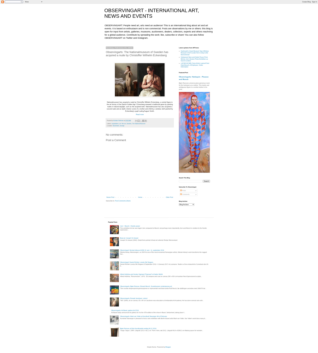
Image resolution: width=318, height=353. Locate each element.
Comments (185, 194)
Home (140, 197)
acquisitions (115, 123)
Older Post (169, 197)
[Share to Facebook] (143, 120)
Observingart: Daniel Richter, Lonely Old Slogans (136, 262)
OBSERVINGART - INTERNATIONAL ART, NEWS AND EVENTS (151, 13)
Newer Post (110, 197)
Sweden (129, 123)
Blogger (168, 347)
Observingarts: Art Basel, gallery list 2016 (125, 310)
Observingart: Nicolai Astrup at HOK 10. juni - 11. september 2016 (142, 250)
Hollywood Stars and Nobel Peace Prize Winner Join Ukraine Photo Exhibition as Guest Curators (194, 59)
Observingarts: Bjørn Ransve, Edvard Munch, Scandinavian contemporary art (146, 286)
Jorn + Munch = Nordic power (130, 226)
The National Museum (138, 123)
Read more (140, 114)
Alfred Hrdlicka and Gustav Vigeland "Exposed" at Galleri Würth (141, 274)
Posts (184, 190)
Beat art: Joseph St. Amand (129, 238)
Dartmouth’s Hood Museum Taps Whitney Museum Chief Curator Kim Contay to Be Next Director (195, 53)
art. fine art (122, 123)
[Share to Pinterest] (145, 120)
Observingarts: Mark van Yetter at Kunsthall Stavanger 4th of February (143, 316)
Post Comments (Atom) (123, 201)
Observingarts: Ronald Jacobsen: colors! (133, 298)
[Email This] (136, 120)
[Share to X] (141, 120)
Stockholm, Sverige (118, 125)
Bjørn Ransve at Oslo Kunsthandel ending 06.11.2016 (138, 328)
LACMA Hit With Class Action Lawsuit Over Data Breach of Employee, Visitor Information (195, 65)
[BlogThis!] (138, 120)
